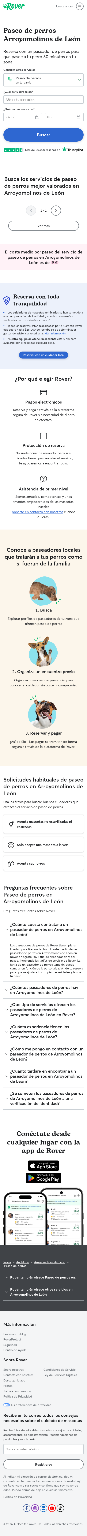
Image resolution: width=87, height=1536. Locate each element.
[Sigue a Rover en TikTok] (60, 1508)
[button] (80, 6)
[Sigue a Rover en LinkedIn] (43, 1508)
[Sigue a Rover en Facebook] (26, 1508)
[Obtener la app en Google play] (43, 1178)
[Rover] (14, 6)
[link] (43, 135)
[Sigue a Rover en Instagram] (35, 1508)
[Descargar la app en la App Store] (43, 1165)
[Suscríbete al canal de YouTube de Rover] (52, 1508)
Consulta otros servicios (19, 70)
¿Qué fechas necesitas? (18, 109)
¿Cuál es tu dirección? (18, 92)
